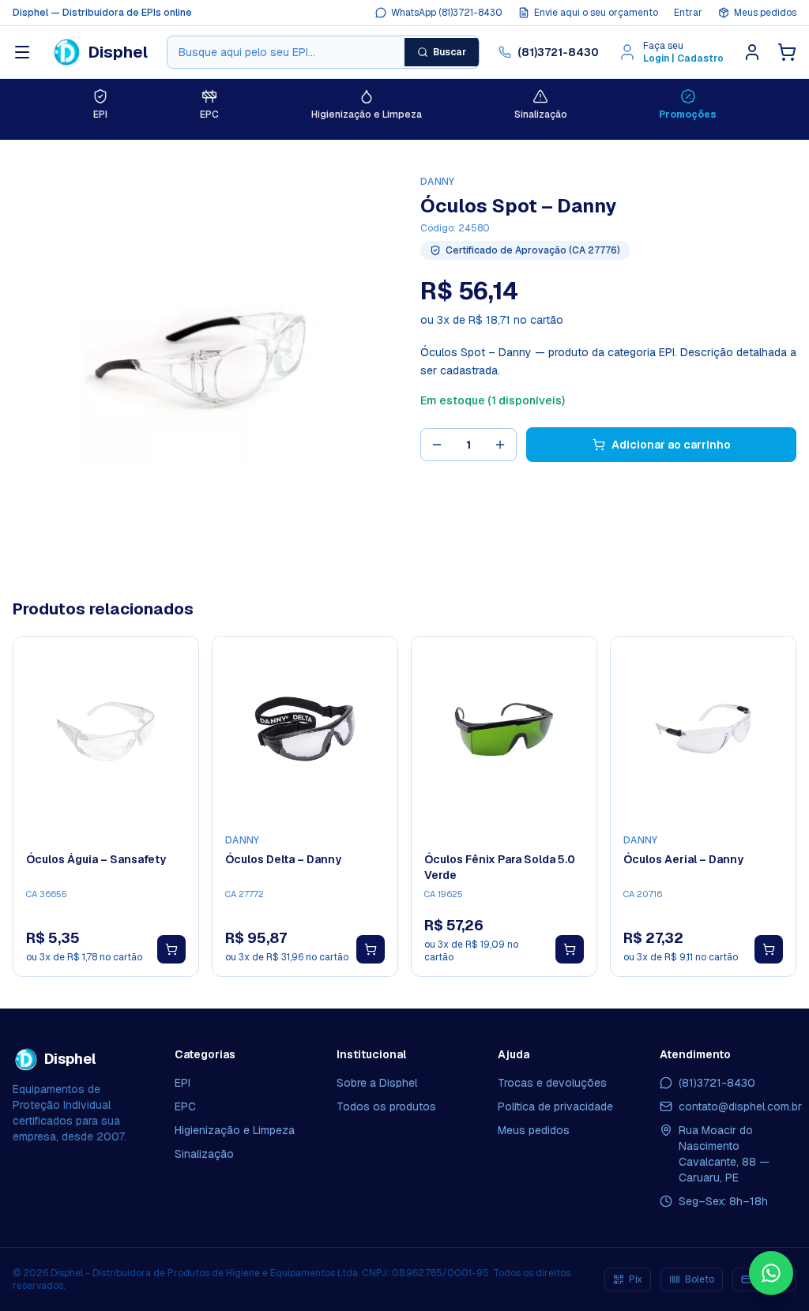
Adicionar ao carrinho (671, 445)
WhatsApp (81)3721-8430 (446, 12)
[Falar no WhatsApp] (771, 1273)
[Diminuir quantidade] (437, 444)
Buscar (449, 52)
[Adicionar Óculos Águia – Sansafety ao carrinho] (171, 949)
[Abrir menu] (22, 52)
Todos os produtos (386, 1106)
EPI (182, 1083)
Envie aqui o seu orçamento (596, 12)
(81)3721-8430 (558, 52)
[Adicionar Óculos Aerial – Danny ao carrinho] (768, 949)
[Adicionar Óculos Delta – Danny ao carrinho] (370, 949)
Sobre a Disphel (377, 1083)
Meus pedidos (765, 12)
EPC (185, 1106)
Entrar (688, 12)
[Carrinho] (786, 52)
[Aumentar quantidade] (500, 444)
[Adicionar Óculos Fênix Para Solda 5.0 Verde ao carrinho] (569, 949)
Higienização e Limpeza (235, 1130)
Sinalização (204, 1154)
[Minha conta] (752, 52)
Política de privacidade (555, 1106)
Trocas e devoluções (552, 1083)
